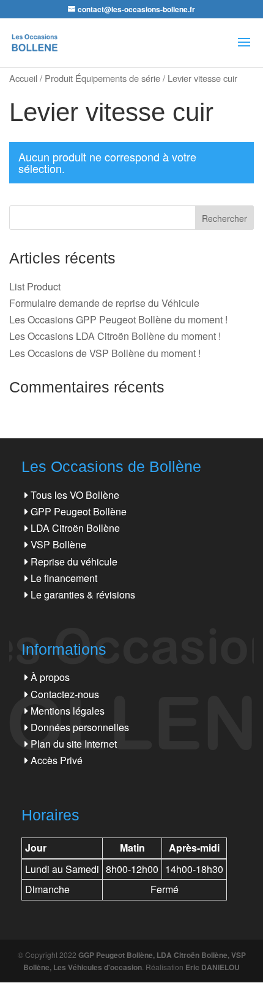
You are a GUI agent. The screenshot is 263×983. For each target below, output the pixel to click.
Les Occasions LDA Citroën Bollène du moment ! (115, 336)
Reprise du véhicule (74, 561)
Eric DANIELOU (212, 967)
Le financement (64, 578)
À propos (50, 677)
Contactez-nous (65, 694)
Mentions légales (68, 711)
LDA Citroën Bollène (75, 528)
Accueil (23, 78)
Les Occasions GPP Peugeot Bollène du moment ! (118, 319)
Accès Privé (57, 760)
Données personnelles (80, 727)
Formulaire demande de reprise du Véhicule (104, 303)
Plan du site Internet (74, 744)
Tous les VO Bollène (75, 495)
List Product (35, 286)
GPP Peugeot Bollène (79, 511)
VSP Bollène (58, 544)
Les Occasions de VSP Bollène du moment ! (105, 353)
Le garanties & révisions (83, 594)
